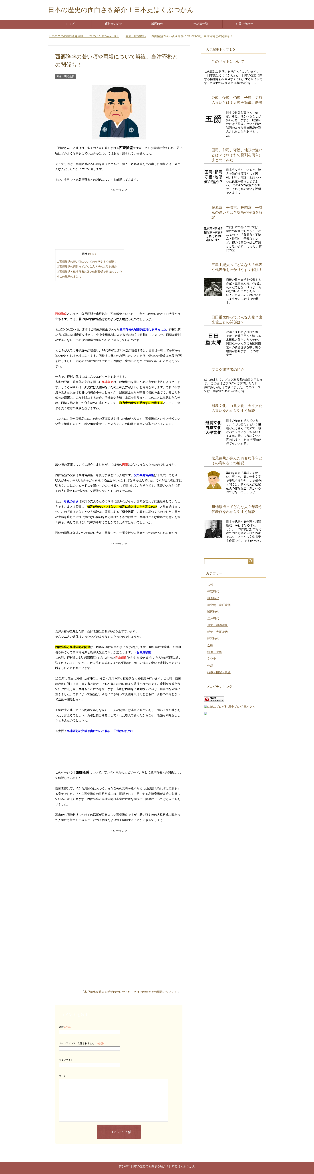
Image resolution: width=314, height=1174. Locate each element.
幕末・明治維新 (65, 76)
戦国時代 (157, 23)
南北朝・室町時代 (219, 604)
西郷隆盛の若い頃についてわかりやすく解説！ (87, 261)
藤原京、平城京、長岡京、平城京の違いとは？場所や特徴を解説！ (237, 212)
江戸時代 (213, 618)
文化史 (211, 658)
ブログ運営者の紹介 (228, 370)
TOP (86, 36)
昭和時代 (213, 638)
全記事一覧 (201, 23)
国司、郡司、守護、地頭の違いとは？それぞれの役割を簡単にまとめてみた (237, 155)
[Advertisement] (119, 215)
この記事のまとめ (69, 276)
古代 (210, 584)
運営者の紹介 (113, 23)
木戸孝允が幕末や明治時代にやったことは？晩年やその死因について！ (130, 991)
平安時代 (213, 591)
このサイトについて (228, 62)
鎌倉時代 (213, 598)
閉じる (93, 254)
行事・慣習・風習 (219, 672)
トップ (70, 23)
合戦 (210, 645)
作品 (210, 665)
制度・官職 (214, 652)
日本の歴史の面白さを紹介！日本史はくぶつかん (121, 9)
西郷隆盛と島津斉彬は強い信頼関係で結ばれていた (89, 271)
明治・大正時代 (217, 631)
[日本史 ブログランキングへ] (214, 700)
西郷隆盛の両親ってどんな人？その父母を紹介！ (88, 266)
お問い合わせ (244, 23)
